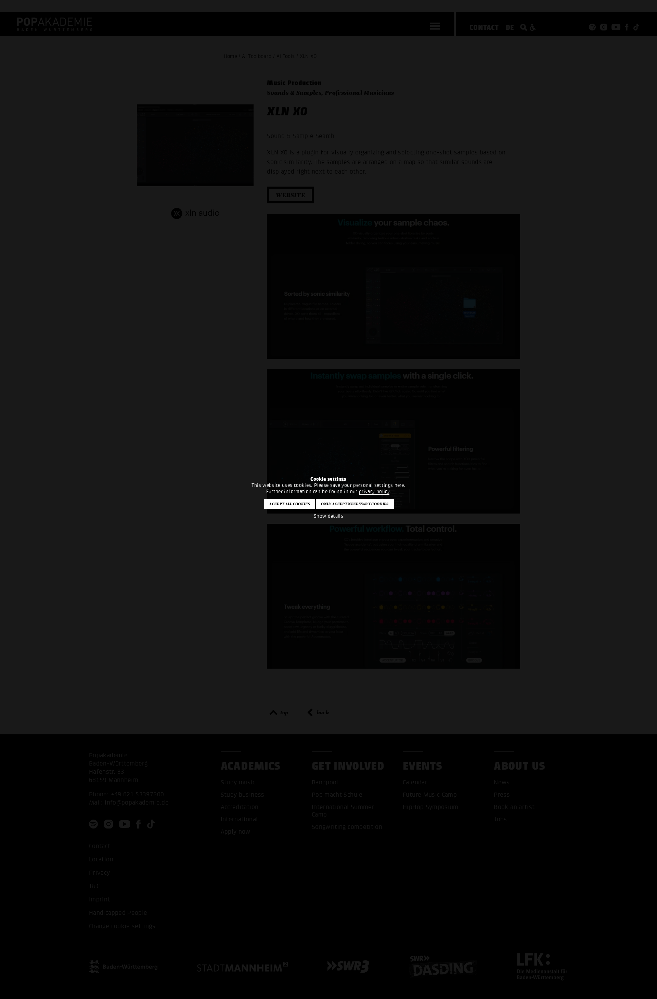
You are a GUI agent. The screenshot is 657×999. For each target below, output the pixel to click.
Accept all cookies (289, 504)
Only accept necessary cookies (354, 504)
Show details (328, 516)
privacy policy (374, 491)
